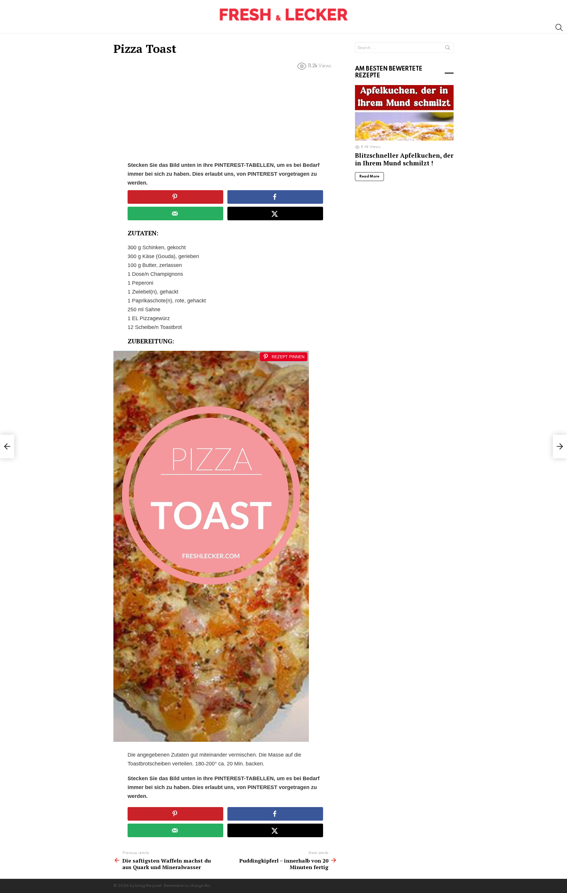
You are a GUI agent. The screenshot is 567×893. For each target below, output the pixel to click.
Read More (369, 176)
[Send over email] (175, 213)
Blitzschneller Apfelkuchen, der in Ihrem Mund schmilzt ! (404, 159)
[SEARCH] (559, 27)
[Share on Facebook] (275, 197)
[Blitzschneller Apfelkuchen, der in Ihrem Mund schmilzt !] (404, 113)
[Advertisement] (225, 117)
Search (448, 48)
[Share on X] (275, 213)
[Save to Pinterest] (175, 197)
